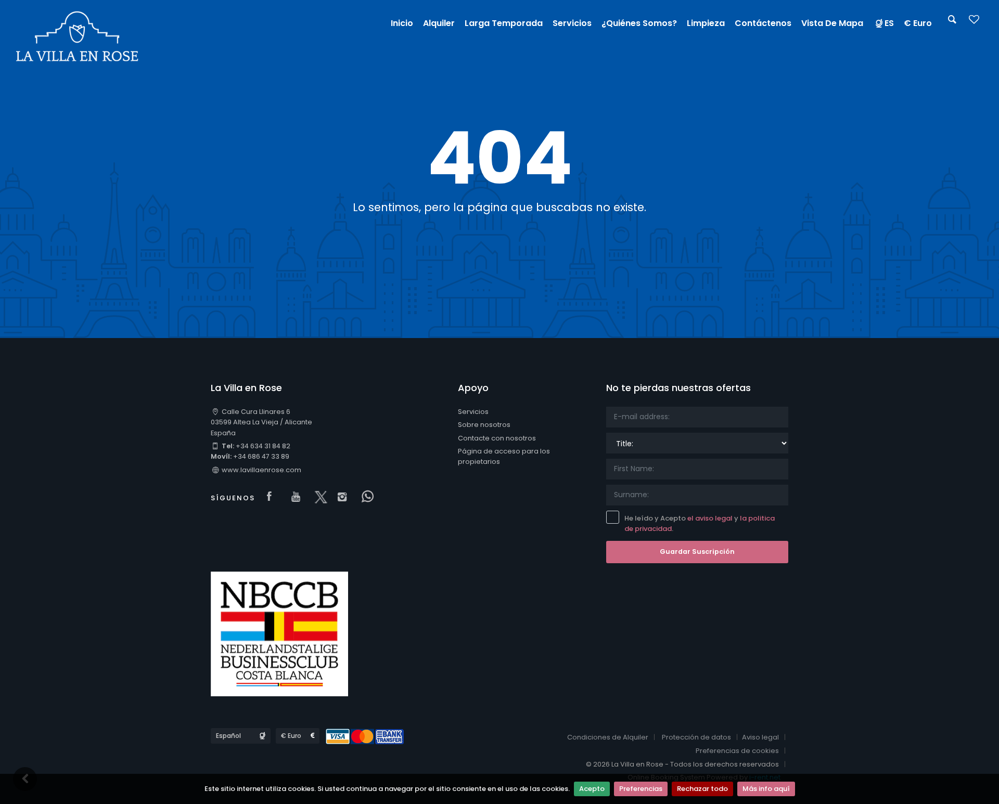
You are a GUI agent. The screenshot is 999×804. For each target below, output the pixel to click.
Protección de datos (696, 737)
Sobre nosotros (484, 424)
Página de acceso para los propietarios (504, 456)
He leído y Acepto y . (699, 523)
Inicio (402, 23)
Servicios (473, 411)
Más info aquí (766, 789)
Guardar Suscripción (697, 551)
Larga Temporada (504, 23)
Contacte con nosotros (497, 438)
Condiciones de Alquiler (607, 737)
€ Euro (918, 23)
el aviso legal (710, 518)
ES (889, 23)
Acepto (592, 789)
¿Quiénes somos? (639, 23)
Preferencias (640, 789)
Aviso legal (760, 737)
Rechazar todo (702, 789)
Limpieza (706, 23)
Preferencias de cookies (737, 751)
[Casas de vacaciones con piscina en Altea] (77, 36)
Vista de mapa (832, 23)
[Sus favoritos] (974, 23)
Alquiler (439, 23)
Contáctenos (763, 23)
